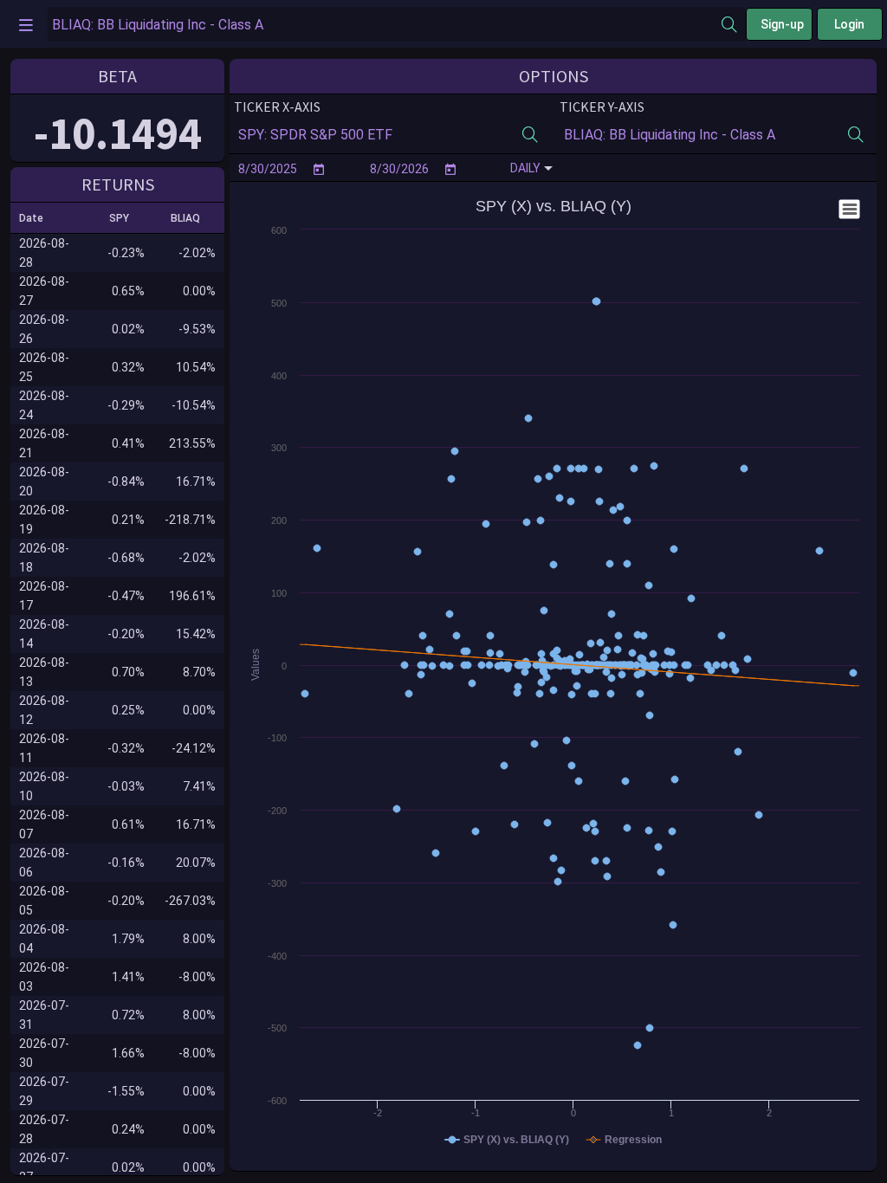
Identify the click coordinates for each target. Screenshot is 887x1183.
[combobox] (384, 25)
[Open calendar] (318, 168)
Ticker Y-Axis (602, 106)
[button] (39, 218)
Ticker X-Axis (277, 106)
